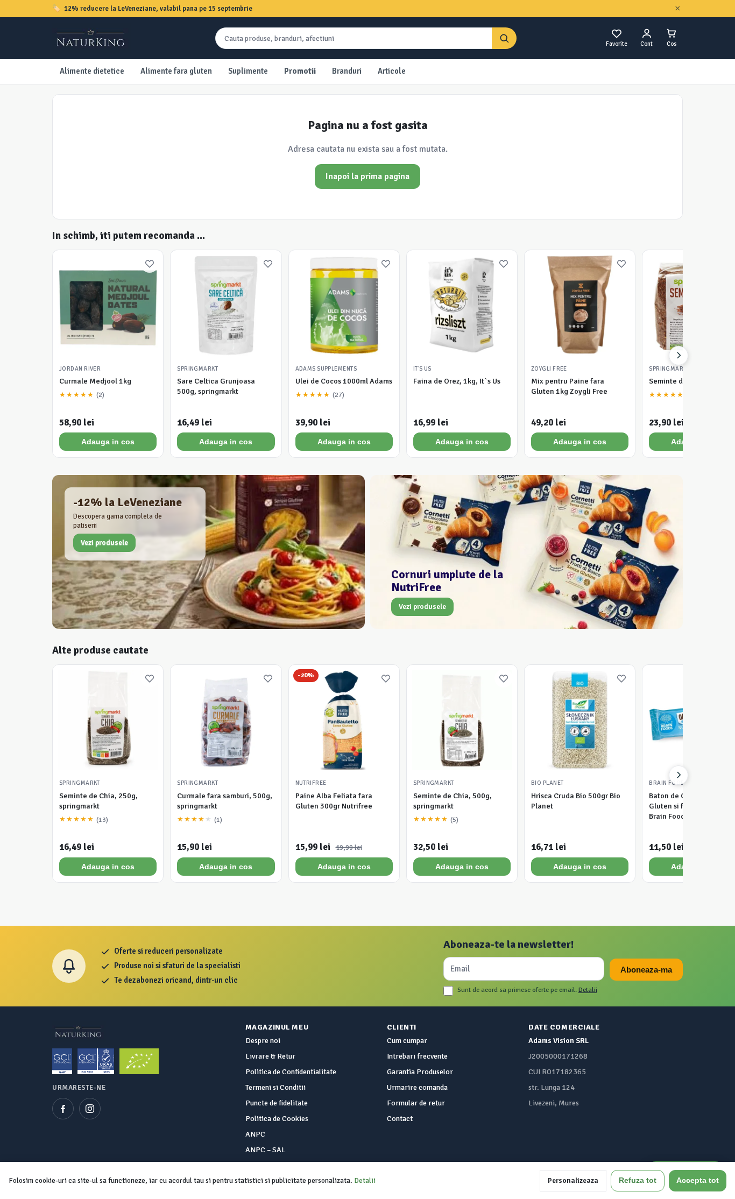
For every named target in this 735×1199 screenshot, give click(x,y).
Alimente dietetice (92, 71)
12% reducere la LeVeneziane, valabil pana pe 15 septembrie (158, 8)
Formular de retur (416, 1103)
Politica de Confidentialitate (290, 1071)
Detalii (587, 989)
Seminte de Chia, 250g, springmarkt (98, 801)
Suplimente (248, 71)
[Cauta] (504, 38)
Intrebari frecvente (417, 1056)
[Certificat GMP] (62, 1061)
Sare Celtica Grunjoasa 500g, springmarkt (216, 386)
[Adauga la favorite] (149, 263)
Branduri (347, 71)
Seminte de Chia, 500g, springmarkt (452, 801)
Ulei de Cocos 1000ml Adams (343, 381)
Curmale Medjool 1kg (95, 381)
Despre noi (262, 1040)
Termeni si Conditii (275, 1087)
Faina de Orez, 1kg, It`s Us (456, 381)
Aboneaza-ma (646, 969)
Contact (400, 1118)
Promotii (300, 71)
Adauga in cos (108, 441)
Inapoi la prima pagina (367, 176)
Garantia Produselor (420, 1071)
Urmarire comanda (417, 1087)
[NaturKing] (91, 38)
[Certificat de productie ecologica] (139, 1061)
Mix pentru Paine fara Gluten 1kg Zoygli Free (569, 386)
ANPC (255, 1134)
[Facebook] (63, 1108)
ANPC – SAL (265, 1149)
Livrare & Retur (270, 1056)
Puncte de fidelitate (276, 1103)
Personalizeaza (573, 1180)
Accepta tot (697, 1180)
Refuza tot (637, 1180)
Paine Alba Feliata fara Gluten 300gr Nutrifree (333, 801)
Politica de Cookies (276, 1118)
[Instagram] (90, 1108)
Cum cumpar (407, 1040)
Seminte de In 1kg (679, 381)
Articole (392, 71)
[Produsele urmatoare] (678, 355)
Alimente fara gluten (176, 71)
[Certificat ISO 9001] (95, 1061)
